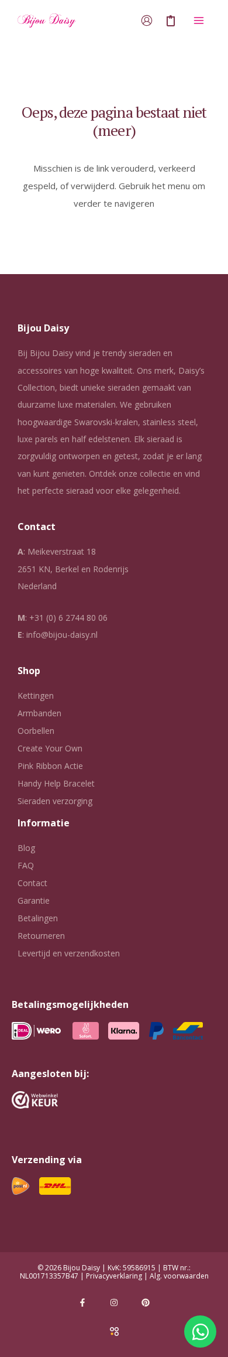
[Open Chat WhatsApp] (200, 1331)
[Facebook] (82, 1302)
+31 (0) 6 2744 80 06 (68, 617)
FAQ (26, 865)
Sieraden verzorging (55, 800)
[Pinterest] (145, 1302)
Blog (26, 847)
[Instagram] (114, 1302)
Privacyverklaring (114, 1276)
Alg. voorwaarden (179, 1276)
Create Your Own (50, 748)
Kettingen (36, 695)
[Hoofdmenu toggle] (198, 21)
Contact (32, 882)
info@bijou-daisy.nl (62, 634)
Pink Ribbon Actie (50, 765)
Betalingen (38, 918)
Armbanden (39, 713)
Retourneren (41, 935)
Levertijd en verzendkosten (69, 953)
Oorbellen (36, 730)
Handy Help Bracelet (56, 783)
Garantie (34, 900)
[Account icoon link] (147, 20)
